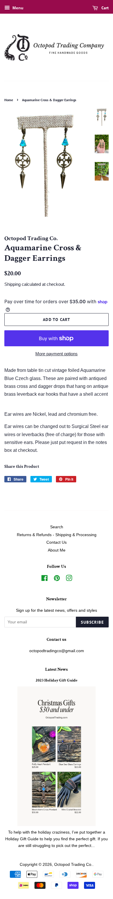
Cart (104, 7)
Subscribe (92, 622)
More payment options (56, 353)
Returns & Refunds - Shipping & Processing (56, 535)
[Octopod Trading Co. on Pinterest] (57, 579)
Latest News (56, 669)
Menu (17, 8)
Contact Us (56, 542)
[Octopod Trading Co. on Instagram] (69, 579)
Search (56, 527)
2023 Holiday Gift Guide (56, 680)
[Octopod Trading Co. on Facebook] (44, 579)
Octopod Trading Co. (73, 864)
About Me (56, 550)
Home (8, 100)
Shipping (12, 284)
